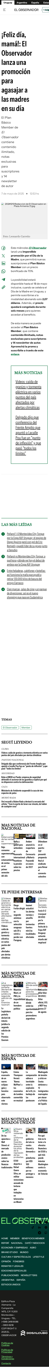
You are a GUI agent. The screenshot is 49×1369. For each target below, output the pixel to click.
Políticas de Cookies (7, 1344)
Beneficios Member (33, 1238)
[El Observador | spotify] (46, 1227)
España (21, 1280)
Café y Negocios (35, 1243)
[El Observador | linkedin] (39, 1227)
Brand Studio (9, 1252)
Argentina (7, 1280)
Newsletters (29, 1275)
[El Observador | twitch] (46, 1232)
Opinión (6, 1261)
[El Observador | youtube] (46, 1222)
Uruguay (8, 2)
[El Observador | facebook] (35, 1222)
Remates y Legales (12, 1266)
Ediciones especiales (13, 1270)
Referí (5, 1243)
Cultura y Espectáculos (16, 1256)
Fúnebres (18, 1261)
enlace (15, 354)
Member (26, 727)
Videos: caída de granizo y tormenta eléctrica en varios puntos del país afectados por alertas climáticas (24, 754)
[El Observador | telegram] (39, 1232)
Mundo (24, 1252)
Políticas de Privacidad (7, 1350)
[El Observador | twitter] (29, 1222)
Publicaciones (10, 1275)
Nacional (17, 1243)
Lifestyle (38, 1256)
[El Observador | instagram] (40, 1222)
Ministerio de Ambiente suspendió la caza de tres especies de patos (22, 791)
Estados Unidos (10, 1284)
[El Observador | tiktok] (33, 1227)
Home (4, 1238)
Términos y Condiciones (7, 1357)
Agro (33, 1247)
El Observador (37, 247)
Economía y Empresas (14, 1247)
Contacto (6, 1363)
